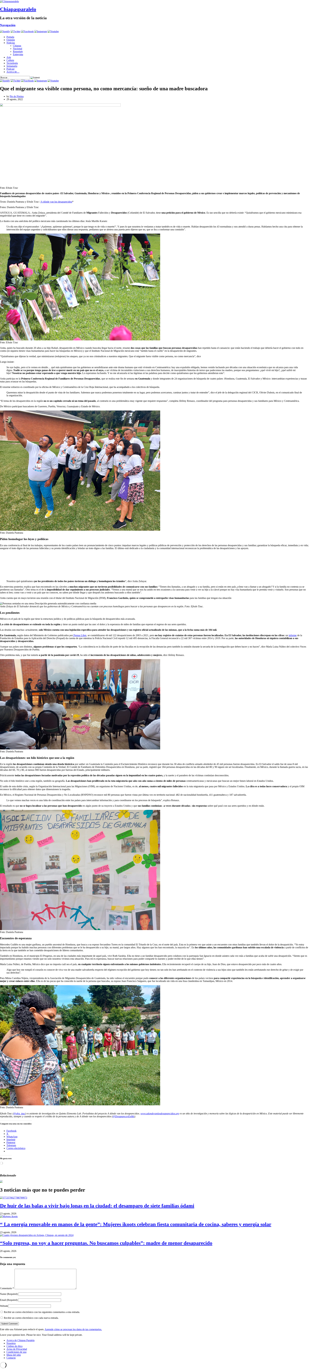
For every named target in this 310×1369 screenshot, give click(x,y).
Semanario (11, 66)
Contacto (11, 1357)
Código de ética (14, 1346)
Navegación (8, 25)
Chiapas (17, 45)
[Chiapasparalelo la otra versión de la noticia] (155, 1)
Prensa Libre (79, 635)
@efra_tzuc (19, 1113)
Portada (10, 37)
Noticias (10, 42)
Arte (8, 57)
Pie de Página (17, 96)
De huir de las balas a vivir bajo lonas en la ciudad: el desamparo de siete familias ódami (97, 1206)
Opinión (10, 39)
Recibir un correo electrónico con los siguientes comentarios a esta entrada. (42, 1312)
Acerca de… (12, 71)
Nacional (17, 48)
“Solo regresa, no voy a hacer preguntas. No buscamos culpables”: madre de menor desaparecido (106, 1243)
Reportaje (18, 51)
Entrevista (18, 54)
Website (4, 1306)
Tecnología (12, 63)
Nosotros (11, 1343)
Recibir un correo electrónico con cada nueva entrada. (31, 1317)
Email (9, 1300)
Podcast (10, 69)
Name (9, 1294)
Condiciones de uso (16, 1352)
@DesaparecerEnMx (123, 1116)
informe (293, 635)
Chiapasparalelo (18, 9)
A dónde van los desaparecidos (56, 201)
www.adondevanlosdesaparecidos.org (159, 1113)
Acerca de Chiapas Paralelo (20, 1340)
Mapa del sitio (13, 1354)
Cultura (10, 60)
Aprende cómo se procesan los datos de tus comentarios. (73, 1329)
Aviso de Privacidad (16, 1349)
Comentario (7, 1288)
